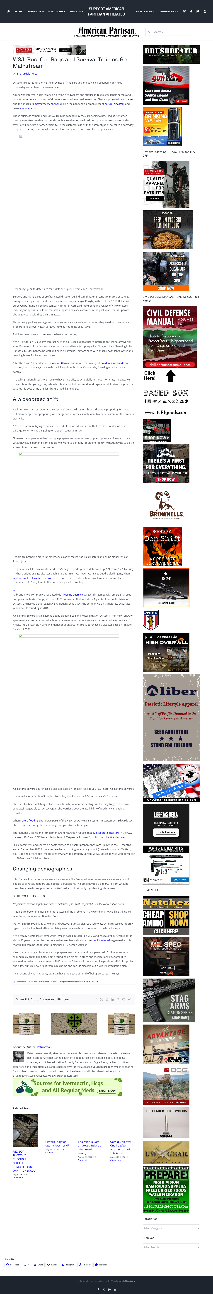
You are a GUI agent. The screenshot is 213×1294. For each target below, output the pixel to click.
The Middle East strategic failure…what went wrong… (89, 1147)
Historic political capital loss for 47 (57, 1143)
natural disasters (115, 104)
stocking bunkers (34, 129)
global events (28, 108)
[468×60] (49, 46)
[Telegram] (129, 999)
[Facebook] (96, 999)
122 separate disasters (106, 832)
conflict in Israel (100, 940)
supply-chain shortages (119, 99)
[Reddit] (107, 999)
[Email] (123, 999)
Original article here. (25, 73)
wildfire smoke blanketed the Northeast (36, 578)
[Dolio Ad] (74, 1014)
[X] (101, 999)
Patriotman (21, 981)
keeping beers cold (74, 594)
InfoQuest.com (128, 1280)
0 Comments (22, 1176)
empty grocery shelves (46, 104)
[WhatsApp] (118, 999)
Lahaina (17, 367)
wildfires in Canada (113, 363)
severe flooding (29, 820)
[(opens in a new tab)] (25, 1115)
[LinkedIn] (113, 999)
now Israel (82, 363)
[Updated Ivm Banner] (67, 1079)
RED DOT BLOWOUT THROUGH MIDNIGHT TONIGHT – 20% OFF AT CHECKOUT (25, 1161)
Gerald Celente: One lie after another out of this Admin (120, 1147)
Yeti (15, 590)
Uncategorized (76, 981)
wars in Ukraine (61, 363)
